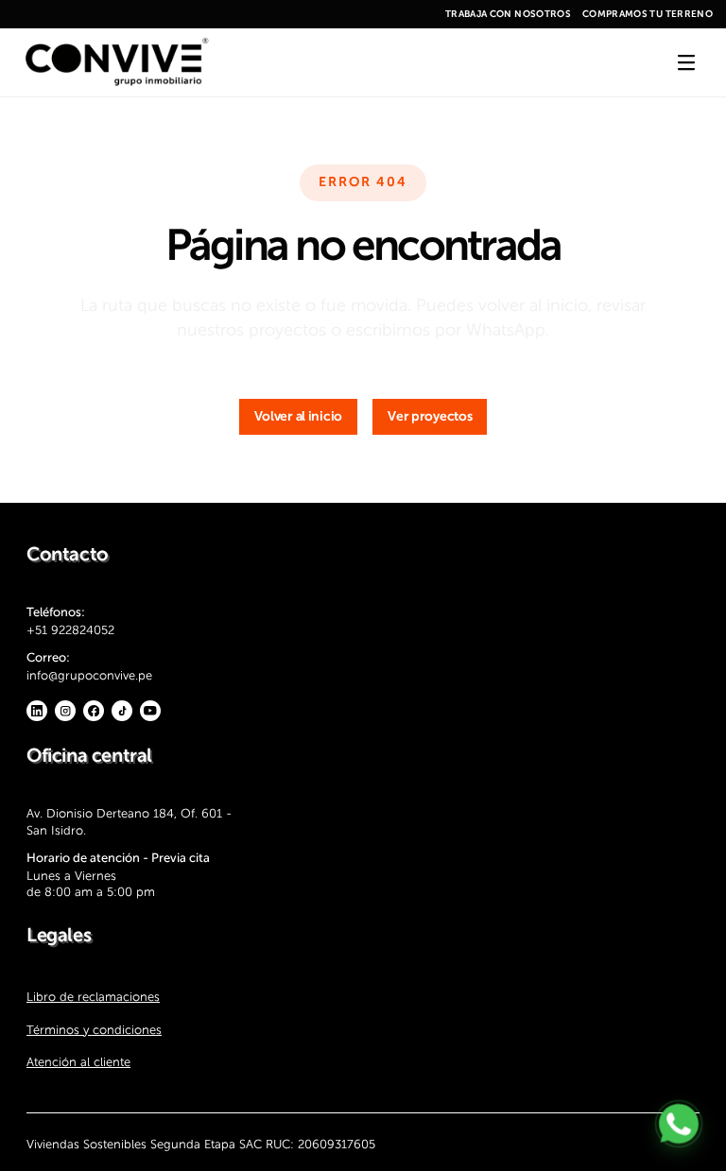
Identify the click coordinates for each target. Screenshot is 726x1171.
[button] (298, 417)
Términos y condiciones (94, 1029)
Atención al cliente (78, 1062)
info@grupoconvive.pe (89, 675)
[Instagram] (65, 710)
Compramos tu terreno (647, 14)
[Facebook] (93, 710)
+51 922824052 (70, 630)
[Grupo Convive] (116, 62)
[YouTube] (150, 710)
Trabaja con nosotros (508, 14)
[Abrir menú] (686, 62)
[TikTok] (122, 710)
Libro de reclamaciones (93, 997)
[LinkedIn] (36, 710)
